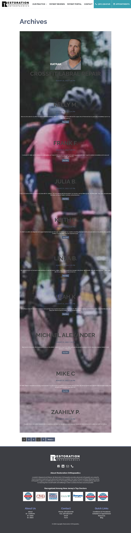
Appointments (122, 4)
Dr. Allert (30, 518)
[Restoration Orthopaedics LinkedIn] (63, 466)
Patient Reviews (57, 4)
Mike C (65, 373)
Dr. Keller (30, 516)
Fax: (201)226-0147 (65, 514)
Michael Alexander (65, 335)
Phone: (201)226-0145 (65, 512)
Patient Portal (74, 4)
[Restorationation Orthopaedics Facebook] (58, 466)
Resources (101, 516)
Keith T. (66, 220)
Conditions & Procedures (101, 512)
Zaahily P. (65, 412)
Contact (88, 4)
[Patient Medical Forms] (15, 4)
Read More (65, 122)
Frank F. (65, 143)
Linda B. (65, 258)
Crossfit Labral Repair (65, 73)
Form (66, 518)
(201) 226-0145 (104, 4)
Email (66, 516)
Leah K (65, 296)
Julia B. (65, 181)
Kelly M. (66, 104)
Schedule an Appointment (101, 514)
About (30, 512)
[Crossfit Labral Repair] (65, 69)
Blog (101, 518)
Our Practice (38, 4)
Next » (50, 439)
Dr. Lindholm (30, 514)
